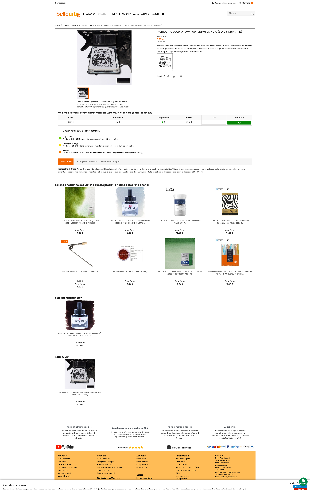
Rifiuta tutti (300, 489)
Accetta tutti (299, 486)
